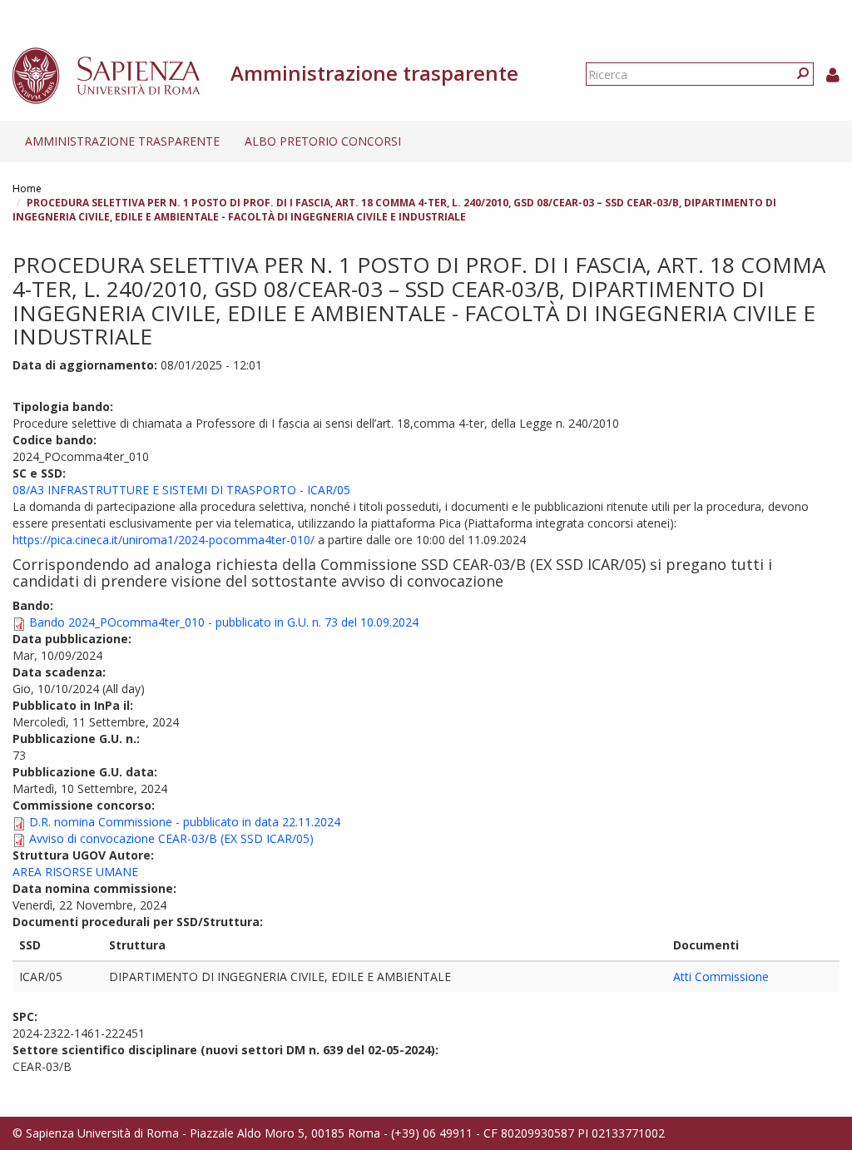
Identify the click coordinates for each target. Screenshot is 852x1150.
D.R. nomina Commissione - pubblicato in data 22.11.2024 (184, 822)
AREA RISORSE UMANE (75, 872)
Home (27, 188)
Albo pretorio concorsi (323, 141)
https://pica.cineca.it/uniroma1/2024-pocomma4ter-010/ (163, 540)
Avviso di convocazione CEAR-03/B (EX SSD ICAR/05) (171, 838)
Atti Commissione (721, 976)
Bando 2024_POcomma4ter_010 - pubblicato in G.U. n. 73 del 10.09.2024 (224, 622)
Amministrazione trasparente (122, 141)
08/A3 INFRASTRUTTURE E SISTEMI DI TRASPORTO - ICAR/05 (181, 490)
